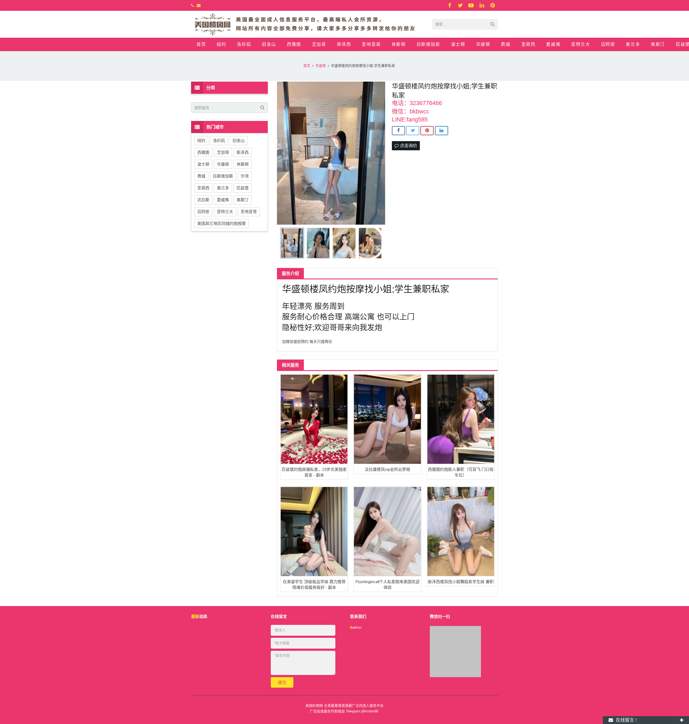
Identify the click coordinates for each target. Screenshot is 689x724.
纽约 (201, 140)
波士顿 (203, 164)
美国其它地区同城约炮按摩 (221, 223)
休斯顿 (243, 164)
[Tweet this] (412, 130)
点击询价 (408, 145)
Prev (284, 153)
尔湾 (245, 176)
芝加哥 (223, 152)
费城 (201, 176)
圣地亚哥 (249, 211)
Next (378, 153)
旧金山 (239, 140)
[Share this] (398, 130)
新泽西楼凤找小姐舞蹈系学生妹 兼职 (461, 581)
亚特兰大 (225, 211)
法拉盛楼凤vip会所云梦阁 (387, 469)
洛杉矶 (219, 140)
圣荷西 (203, 188)
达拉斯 (203, 199)
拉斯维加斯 (223, 176)
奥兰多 (223, 188)
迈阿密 (203, 211)
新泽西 (243, 152)
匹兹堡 (243, 188)
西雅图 (203, 152)
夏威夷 (223, 199)
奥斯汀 (243, 199)
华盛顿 (223, 164)
